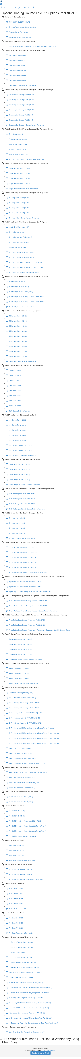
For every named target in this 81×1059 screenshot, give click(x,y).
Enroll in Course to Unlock (40, 1053)
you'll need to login (49, 1050)
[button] (1, 2)
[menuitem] (1, 5)
